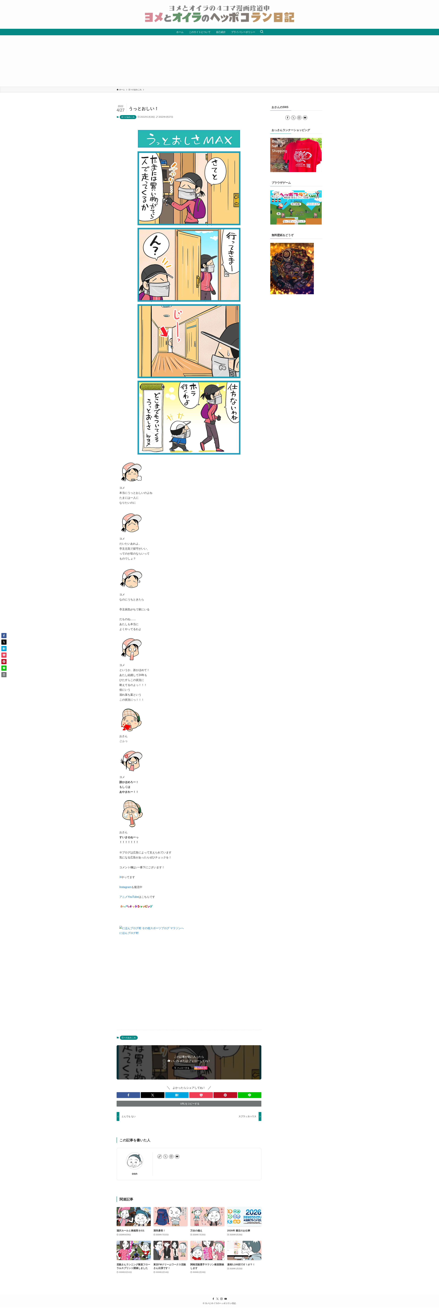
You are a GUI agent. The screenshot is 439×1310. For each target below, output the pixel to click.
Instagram (125, 887)
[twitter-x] (165, 1156)
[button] (128, 1095)
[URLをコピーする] (4, 674)
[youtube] (177, 1156)
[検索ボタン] (261, 32)
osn (134, 1173)
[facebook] (287, 117)
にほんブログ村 (129, 933)
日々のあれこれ (128, 117)
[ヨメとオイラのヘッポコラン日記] (219, 14)
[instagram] (171, 1156)
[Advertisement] (219, 61)
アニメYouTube (129, 896)
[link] (159, 1156)
